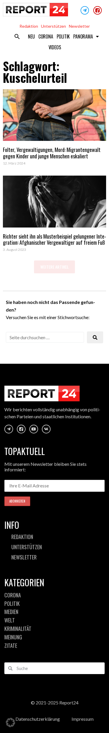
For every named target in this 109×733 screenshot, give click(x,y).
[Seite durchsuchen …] (45, 337)
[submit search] (95, 337)
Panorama (83, 36)
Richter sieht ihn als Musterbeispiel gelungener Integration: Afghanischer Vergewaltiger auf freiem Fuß (54, 239)
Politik (63, 36)
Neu (31, 36)
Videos (55, 47)
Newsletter (79, 26)
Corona (45, 36)
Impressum (83, 719)
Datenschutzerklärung (37, 719)
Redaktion (28, 26)
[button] (17, 36)
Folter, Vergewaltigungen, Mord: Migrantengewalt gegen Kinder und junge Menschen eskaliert (52, 153)
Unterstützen (53, 26)
